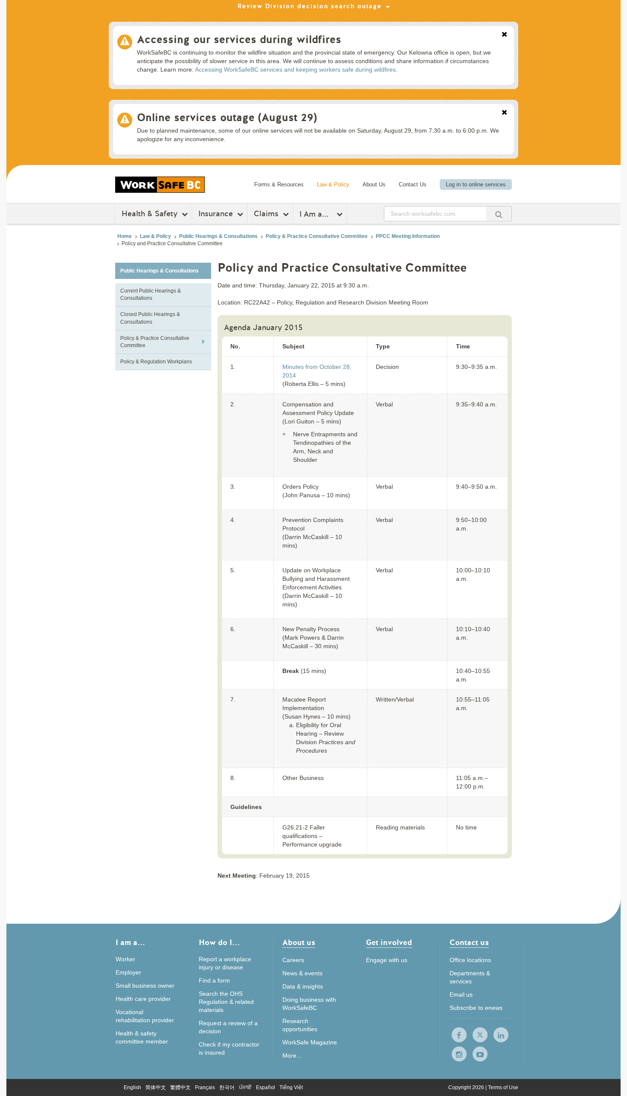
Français (205, 1087)
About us (298, 943)
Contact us (469, 943)
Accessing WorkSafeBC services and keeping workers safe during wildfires (295, 69)
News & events (302, 973)
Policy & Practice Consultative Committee (317, 236)
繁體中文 (180, 1087)
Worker (125, 959)
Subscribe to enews (476, 1007)
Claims (266, 214)
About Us (374, 184)
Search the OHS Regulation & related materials (226, 1001)
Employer (128, 972)
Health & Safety (149, 214)
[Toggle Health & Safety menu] (186, 214)
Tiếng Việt (291, 1087)
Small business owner (145, 985)
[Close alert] (504, 35)
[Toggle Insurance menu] (241, 214)
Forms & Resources (279, 184)
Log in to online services (476, 184)
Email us (461, 994)
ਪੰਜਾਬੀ (245, 1087)
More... (292, 1055)
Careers (293, 960)
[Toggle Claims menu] (287, 214)
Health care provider (143, 998)
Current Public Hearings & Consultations (150, 294)
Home (124, 236)
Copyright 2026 (466, 1087)
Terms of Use (503, 1087)
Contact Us (413, 184)
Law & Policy (333, 184)
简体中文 (155, 1087)
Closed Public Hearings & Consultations (150, 318)
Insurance (215, 214)
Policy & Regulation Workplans (156, 362)
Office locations (470, 960)
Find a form (214, 980)
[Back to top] (540, 1050)
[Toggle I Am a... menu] (340, 214)
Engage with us (386, 960)
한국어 (227, 1087)
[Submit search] (498, 213)
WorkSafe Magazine (309, 1042)
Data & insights (302, 986)
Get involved (389, 943)
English (132, 1087)
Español (265, 1087)
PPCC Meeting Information (408, 236)
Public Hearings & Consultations (218, 236)
